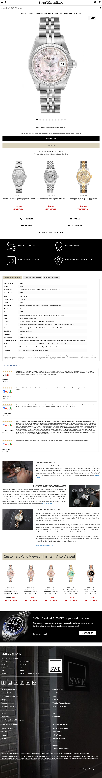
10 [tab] (65, 120)
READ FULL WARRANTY (44, 545)
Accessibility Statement (60, 748)
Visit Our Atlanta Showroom (62, 703)
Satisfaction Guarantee (9, 693)
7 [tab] (55, 120)
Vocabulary (56, 742)
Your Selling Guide (58, 738)
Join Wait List (51, 138)
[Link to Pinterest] (22, 683)
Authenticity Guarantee (9, 696)
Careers (55, 700)
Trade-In (51, 145)
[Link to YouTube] (34, 683)
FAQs (54, 713)
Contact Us (56, 716)
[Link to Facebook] (3, 683)
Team (54, 696)
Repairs (4, 735)
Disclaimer (5, 716)
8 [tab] (58, 120)
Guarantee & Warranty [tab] (32, 277)
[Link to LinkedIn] (16, 683)
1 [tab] (37, 120)
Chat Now (27, 225)
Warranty (4, 703)
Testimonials (56, 710)
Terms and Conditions (8, 710)
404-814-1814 (6, 2)
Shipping (4, 700)
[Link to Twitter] (28, 683)
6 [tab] (52, 120)
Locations (4, 738)
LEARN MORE (47, 503)
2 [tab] (40, 120)
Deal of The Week (7, 728)
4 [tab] (46, 120)
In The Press (56, 735)
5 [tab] (49, 120)
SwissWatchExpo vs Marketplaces (12, 720)
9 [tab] (62, 120)
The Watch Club (57, 731)
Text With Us (76, 225)
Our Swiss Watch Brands (60, 728)
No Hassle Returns (7, 706)
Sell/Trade (4, 731)
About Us (55, 693)
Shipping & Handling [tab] (51, 277)
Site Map (55, 745)
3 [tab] (43, 120)
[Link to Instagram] (10, 683)
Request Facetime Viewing (52, 232)
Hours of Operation (59, 706)
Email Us (76, 219)
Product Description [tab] (12, 277)
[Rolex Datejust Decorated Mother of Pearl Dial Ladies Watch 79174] (51, 65)
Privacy (3, 713)
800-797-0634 (34, 673)
